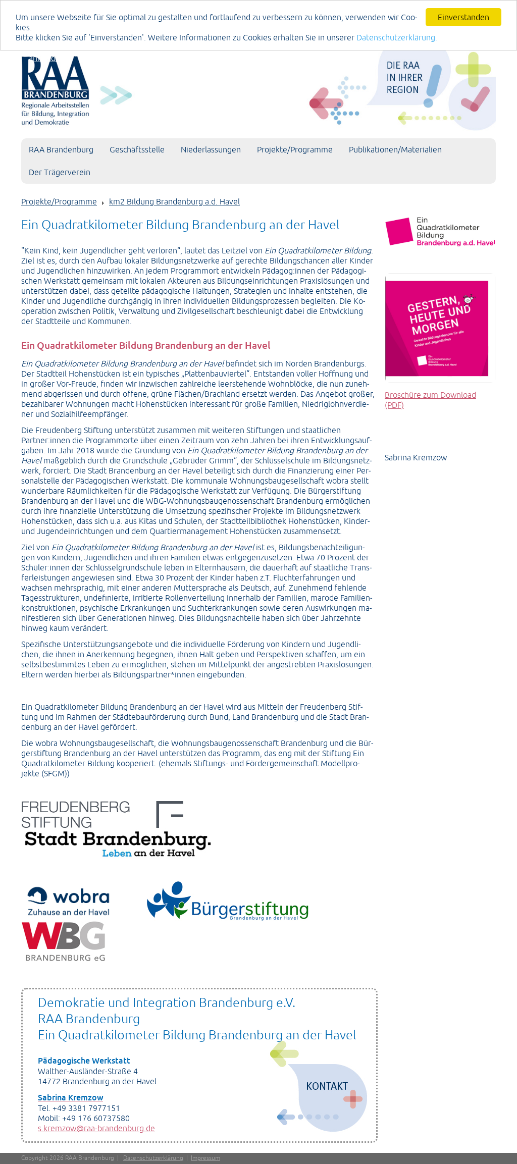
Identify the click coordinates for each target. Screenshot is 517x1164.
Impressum (205, 1157)
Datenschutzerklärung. (396, 37)
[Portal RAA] (258, 87)
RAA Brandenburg (61, 149)
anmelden (47, 58)
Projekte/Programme (295, 149)
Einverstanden (463, 17)
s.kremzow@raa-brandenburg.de (96, 1128)
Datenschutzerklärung (153, 1157)
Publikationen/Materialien (395, 149)
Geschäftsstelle (137, 149)
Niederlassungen (211, 149)
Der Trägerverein (59, 172)
